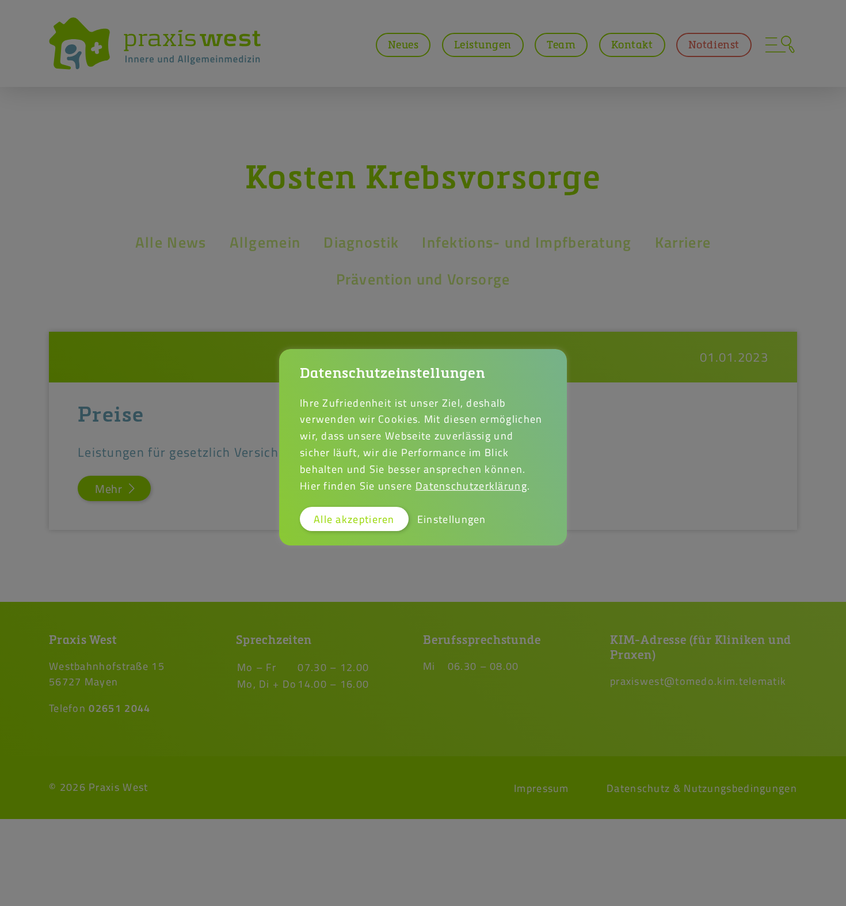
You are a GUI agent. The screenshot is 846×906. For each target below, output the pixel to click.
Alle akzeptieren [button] (354, 519)
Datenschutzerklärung (471, 485)
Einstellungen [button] (451, 519)
